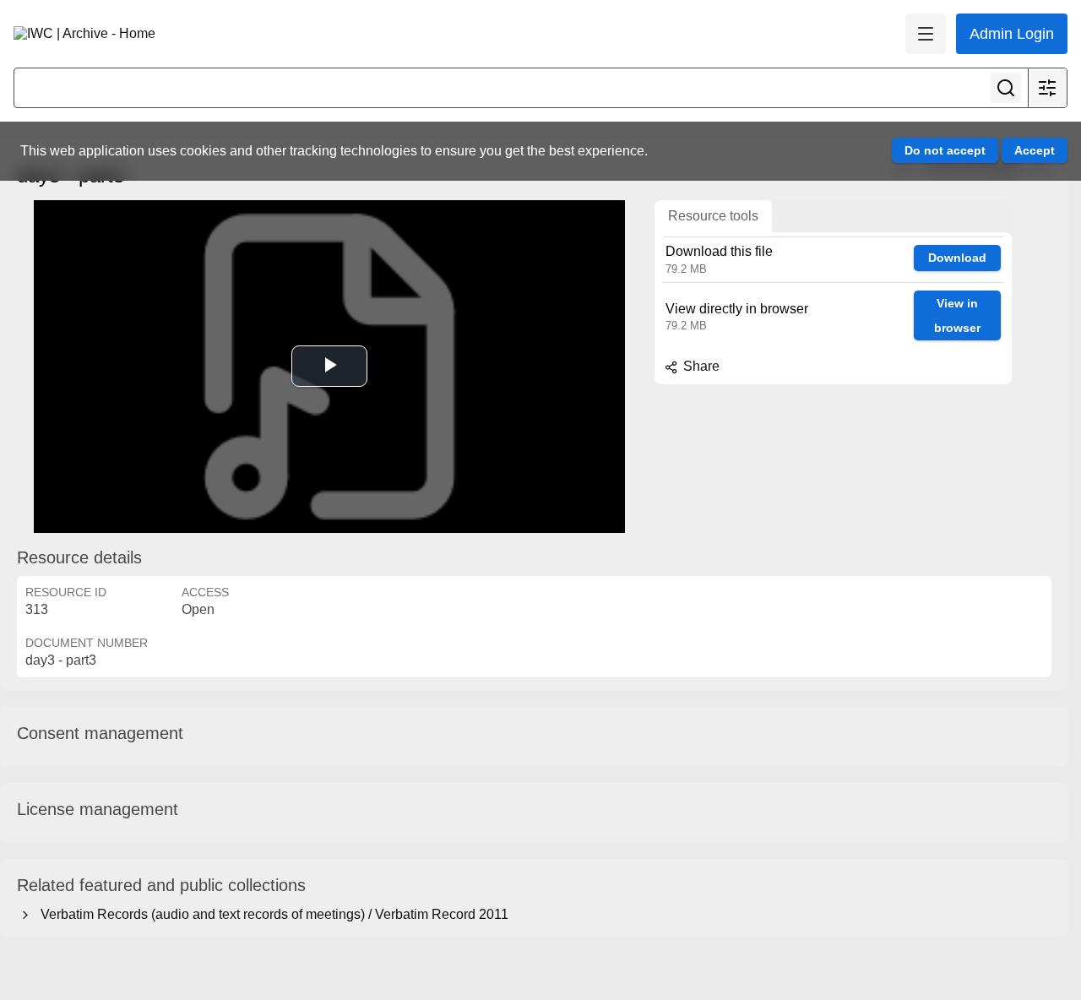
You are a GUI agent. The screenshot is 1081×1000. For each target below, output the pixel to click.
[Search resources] (1006, 88)
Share (700, 366)
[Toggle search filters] (1047, 87)
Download (957, 257)
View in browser (957, 315)
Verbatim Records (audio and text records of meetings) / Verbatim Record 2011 (271, 914)
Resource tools (713, 216)
